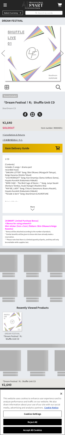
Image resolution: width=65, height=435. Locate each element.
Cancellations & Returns (14, 176)
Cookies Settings (32, 413)
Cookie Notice (51, 407)
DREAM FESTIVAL (12, 20)
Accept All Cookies (32, 430)
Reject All (32, 422)
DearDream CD (9, 129)
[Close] (61, 393)
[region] (32, 412)
